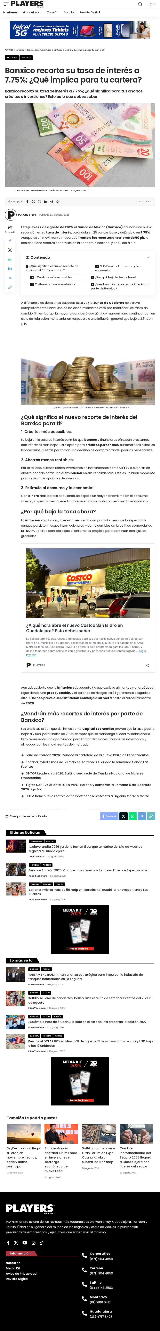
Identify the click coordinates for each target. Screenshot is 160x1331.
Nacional (34, 1036)
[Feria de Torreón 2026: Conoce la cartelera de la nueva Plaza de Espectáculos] (16, 869)
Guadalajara (36, 841)
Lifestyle (50, 841)
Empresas (35, 884)
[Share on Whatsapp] (39, 202)
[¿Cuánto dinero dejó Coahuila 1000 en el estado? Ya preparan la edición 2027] (15, 1022)
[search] (140, 4)
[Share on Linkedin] (45, 202)
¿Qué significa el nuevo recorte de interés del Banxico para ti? (52, 268)
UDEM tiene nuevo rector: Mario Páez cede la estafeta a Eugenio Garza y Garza (87, 796)
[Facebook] (8, 1243)
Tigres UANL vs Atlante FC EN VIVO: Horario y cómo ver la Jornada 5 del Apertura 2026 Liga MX (86, 787)
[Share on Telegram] (51, 202)
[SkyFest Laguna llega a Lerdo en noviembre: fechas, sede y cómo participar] (24, 1134)
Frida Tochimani (38, 875)
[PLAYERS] (28, 4)
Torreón (47, 865)
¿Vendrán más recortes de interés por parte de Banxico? (120, 286)
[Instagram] (33, 1243)
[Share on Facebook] (27, 202)
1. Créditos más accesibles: (54, 277)
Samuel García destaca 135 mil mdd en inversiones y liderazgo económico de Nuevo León (60, 1159)
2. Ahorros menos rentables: (55, 284)
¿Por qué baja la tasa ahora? (116, 277)
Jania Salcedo (36, 856)
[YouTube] (24, 1243)
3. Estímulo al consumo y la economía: (117, 268)
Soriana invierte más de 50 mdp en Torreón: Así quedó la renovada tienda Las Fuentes (84, 764)
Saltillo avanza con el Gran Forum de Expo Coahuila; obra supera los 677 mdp (99, 1155)
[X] (16, 1243)
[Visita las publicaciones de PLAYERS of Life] (11, 215)
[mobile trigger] (7, 4)
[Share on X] (33, 202)
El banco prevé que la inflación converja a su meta (70, 698)
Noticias (12, 57)
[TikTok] (41, 1243)
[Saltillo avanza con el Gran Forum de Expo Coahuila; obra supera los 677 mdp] (99, 1134)
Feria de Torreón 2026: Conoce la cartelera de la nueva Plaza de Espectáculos (87, 755)
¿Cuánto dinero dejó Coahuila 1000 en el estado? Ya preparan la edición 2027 (87, 1022)
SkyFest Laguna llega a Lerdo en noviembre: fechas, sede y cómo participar (23, 1157)
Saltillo (26, 57)
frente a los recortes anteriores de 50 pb (111, 237)
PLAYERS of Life (27, 214)
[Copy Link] (57, 202)
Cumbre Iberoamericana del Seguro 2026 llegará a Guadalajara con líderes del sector (135, 1157)
